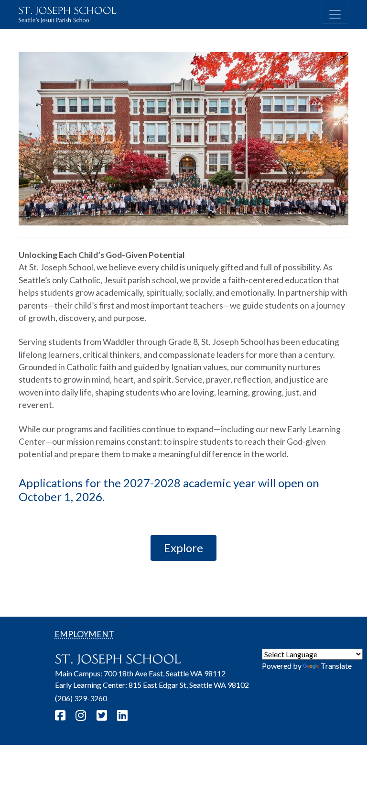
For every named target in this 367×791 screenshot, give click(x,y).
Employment (84, 634)
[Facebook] (61, 715)
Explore (183, 548)
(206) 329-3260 (81, 698)
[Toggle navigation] (335, 14)
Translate (336, 665)
